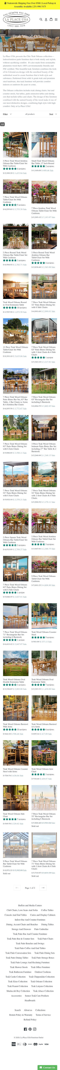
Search (18, 1010)
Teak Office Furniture (40, 967)
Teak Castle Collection (16, 976)
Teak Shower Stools (19, 967)
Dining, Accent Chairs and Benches (22, 924)
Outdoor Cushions (43, 971)
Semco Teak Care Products (37, 995)
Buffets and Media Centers (30, 905)
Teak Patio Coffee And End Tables (30, 948)
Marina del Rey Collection (18, 990)
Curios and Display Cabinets (42, 914)
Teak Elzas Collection (17, 981)
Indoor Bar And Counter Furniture (30, 919)
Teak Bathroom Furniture (20, 971)
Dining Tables (47, 924)
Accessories (16, 995)
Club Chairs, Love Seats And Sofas (22, 910)
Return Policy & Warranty (20, 1014)
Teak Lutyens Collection (42, 986)
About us (28, 1010)
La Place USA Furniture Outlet (32, 1037)
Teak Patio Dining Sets (44, 952)
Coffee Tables (47, 910)
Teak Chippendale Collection (42, 976)
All (2, 124)
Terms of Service (43, 1014)
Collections (40, 1010)
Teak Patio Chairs (45, 938)
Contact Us (48, 1067)
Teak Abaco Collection (43, 990)
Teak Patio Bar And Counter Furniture (30, 933)
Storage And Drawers (21, 929)
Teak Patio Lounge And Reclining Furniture (30, 962)
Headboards (30, 1000)
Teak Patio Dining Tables (17, 957)
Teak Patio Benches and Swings (30, 943)
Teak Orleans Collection (41, 981)
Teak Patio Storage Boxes (43, 957)
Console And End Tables (16, 914)
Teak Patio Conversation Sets (18, 952)
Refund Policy (30, 1019)
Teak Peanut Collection (17, 986)
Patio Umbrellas (41, 929)
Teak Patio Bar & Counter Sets (20, 938)
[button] (10, 168)
